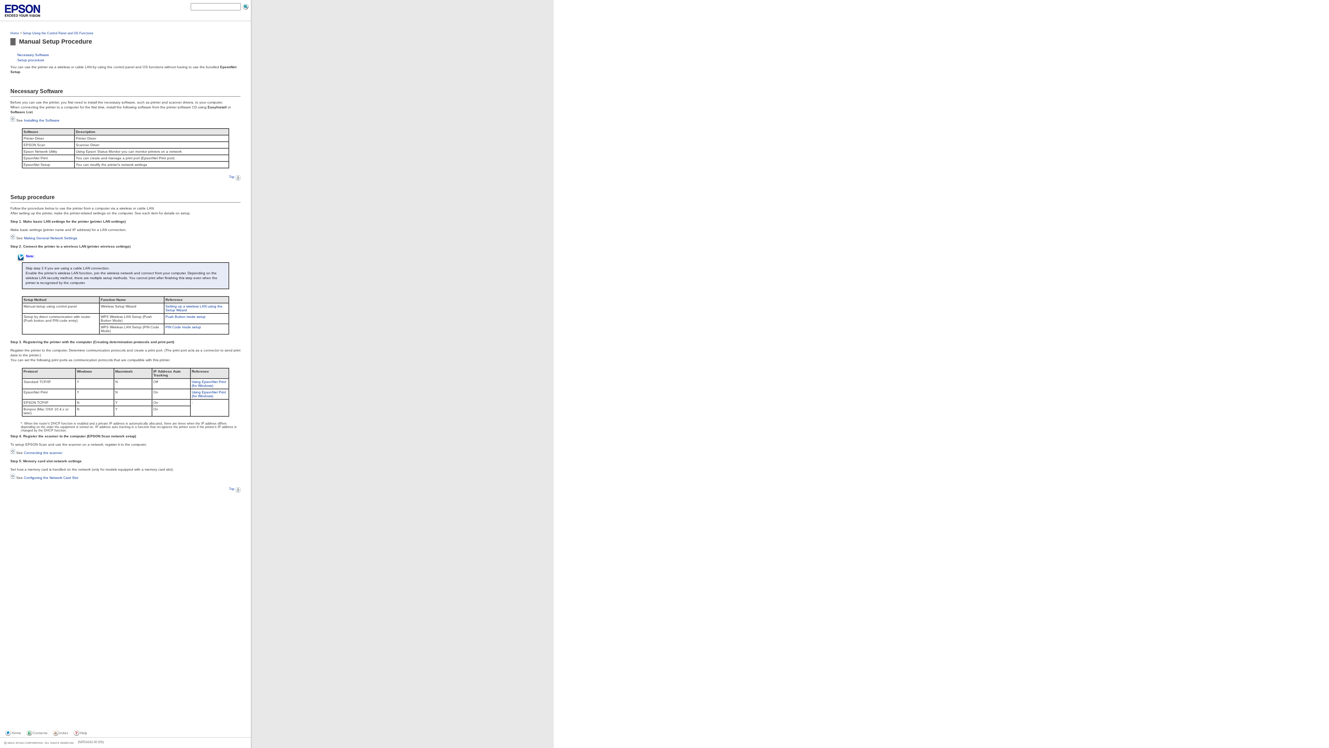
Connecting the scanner (43, 453)
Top (231, 177)
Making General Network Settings (50, 238)
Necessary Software (33, 55)
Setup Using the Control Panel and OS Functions (58, 33)
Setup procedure (30, 60)
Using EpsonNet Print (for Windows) (209, 384)
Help (83, 733)
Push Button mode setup (185, 317)
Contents (40, 733)
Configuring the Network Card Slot (51, 478)
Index (63, 733)
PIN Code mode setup (183, 327)
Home (14, 33)
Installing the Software (42, 120)
